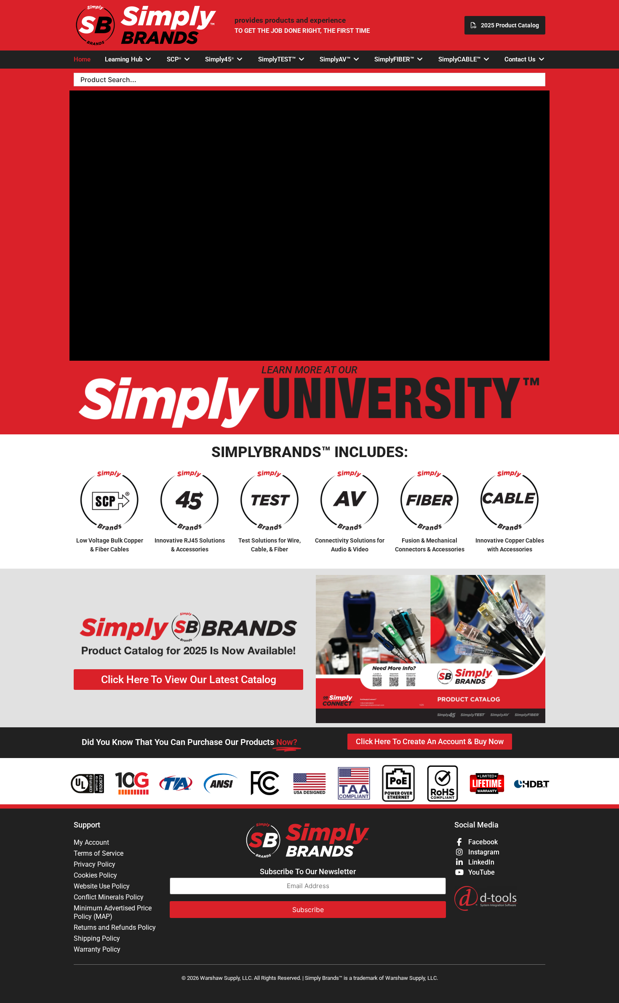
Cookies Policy (95, 875)
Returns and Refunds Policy (115, 927)
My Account (91, 842)
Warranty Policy (97, 949)
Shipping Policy (97, 938)
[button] (128, 60)
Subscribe (308, 909)
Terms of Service (98, 853)
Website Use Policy (102, 886)
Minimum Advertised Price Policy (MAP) (113, 912)
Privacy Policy (94, 864)
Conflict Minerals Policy (109, 897)
